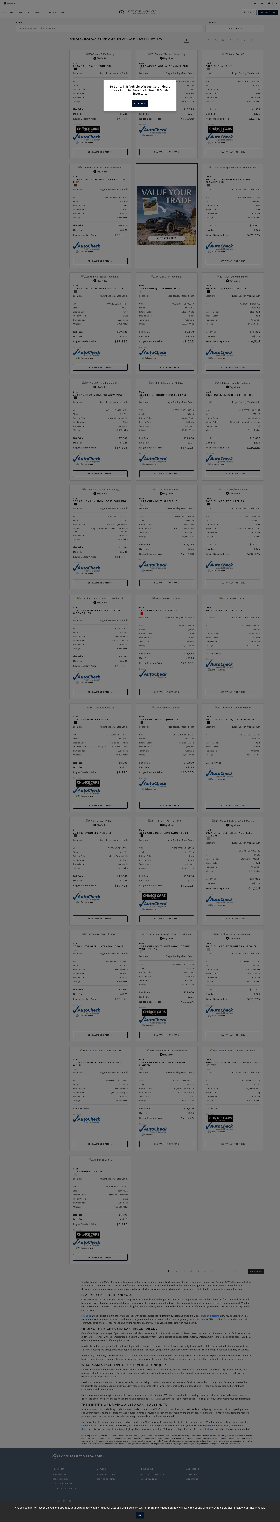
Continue (140, 103)
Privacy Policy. (257, 1507)
